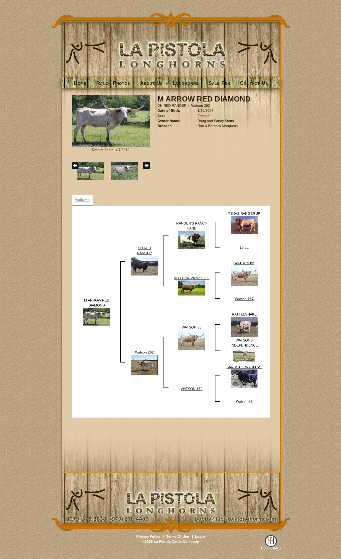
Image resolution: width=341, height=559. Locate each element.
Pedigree (82, 200)
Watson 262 (200, 106)
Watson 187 (244, 299)
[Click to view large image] (111, 121)
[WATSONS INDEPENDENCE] (244, 355)
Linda (244, 248)
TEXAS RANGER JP (244, 214)
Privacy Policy (148, 536)
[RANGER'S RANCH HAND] (191, 240)
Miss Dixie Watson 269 (191, 278)
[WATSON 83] (244, 275)
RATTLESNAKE (244, 314)
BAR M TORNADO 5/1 (244, 367)
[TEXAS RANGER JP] (244, 225)
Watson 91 (244, 401)
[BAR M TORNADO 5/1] (244, 378)
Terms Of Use (177, 536)
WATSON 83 (244, 263)
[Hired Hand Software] (271, 542)
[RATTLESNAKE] (244, 326)
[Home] (171, 46)
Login (200, 536)
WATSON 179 (191, 389)
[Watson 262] (144, 365)
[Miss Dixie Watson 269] (191, 288)
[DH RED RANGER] (144, 265)
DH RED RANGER (172, 106)
